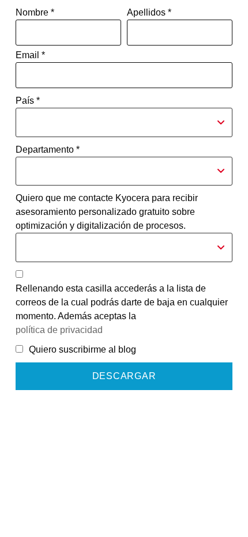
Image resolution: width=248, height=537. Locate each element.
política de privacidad (59, 330)
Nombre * (35, 12)
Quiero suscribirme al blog (82, 349)
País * (28, 100)
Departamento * (48, 149)
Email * (30, 55)
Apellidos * (149, 12)
